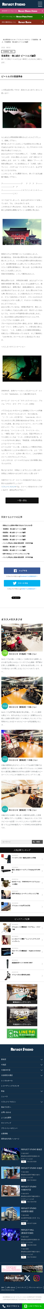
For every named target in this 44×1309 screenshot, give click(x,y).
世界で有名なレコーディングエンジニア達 (25, 893)
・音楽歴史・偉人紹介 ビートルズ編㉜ (13, 539)
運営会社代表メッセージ (10, 1139)
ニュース (4, 1096)
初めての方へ (6, 1107)
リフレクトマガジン (8, 1102)
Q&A (2, 1287)
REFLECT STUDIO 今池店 (31, 1168)
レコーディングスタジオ (10, 1086)
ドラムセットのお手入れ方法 (21, 905)
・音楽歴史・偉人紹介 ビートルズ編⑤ (13, 536)
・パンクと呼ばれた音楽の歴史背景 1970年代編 (17, 557)
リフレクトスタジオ (8, 487)
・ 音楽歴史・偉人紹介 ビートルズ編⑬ (13, 529)
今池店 (3, 1065)
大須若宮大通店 (7, 1075)
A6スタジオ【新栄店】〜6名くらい (23, 707)
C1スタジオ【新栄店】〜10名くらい (23, 760)
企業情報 (4, 1133)
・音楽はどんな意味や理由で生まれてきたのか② (16, 525)
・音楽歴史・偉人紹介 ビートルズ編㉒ (13, 532)
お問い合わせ (6, 1112)
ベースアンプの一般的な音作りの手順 (24, 858)
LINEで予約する (35, 1306)
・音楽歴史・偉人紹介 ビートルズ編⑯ (13, 550)
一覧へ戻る (22, 500)
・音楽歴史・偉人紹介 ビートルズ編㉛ (13, 546)
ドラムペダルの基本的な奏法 (21, 975)
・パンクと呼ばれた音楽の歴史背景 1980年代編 (17, 543)
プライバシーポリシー (9, 1128)
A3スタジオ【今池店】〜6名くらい (23, 654)
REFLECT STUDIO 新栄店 (31, 1149)
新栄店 (3, 1059)
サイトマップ (6, 1123)
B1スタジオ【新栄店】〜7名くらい (23, 810)
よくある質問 (6, 1118)
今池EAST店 (5, 1070)
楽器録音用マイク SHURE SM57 (22, 963)
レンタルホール (7, 1081)
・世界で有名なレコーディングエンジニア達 (15, 554)
